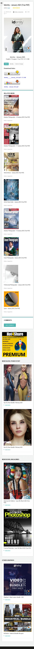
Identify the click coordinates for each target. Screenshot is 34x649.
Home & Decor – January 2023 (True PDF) (14, 172)
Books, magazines (19, 12)
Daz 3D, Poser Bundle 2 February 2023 (13, 447)
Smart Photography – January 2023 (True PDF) (15, 258)
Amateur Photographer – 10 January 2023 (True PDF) (17, 230)
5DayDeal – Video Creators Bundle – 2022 (14, 597)
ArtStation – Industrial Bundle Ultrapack (13, 633)
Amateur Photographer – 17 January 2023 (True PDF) (17, 146)
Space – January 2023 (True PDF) (12, 308)
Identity (12, 64)
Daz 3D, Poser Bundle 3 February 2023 (13, 402)
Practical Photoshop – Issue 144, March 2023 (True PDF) (17, 548)
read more (7, 405)
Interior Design (19, 64)
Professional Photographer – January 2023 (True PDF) (17, 285)
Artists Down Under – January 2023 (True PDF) (15, 202)
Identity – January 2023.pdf (11, 87)
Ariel (9, 8)
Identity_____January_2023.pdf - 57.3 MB (15, 77)
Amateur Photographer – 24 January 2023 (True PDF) (17, 117)
